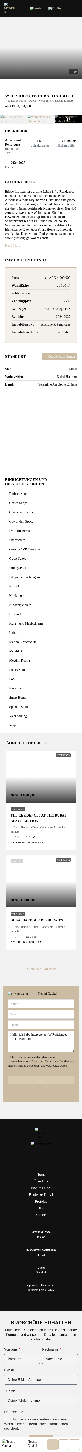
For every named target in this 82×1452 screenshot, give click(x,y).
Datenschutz (48, 1285)
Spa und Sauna (19, 707)
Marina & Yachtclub (22, 642)
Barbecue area (18, 493)
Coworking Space (21, 521)
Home (41, 1174)
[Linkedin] (41, 1157)
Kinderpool (16, 595)
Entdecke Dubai (41, 1195)
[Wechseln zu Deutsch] (37, 8)
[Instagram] (55, 1157)
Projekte (41, 1201)
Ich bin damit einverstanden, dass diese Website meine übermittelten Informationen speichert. (36, 1423)
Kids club (15, 586)
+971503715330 (41, 1232)
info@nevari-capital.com (41, 1250)
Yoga (12, 725)
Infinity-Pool (17, 568)
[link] (41, 777)
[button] (74, 8)
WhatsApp (42, 1090)
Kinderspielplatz (20, 605)
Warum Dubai (41, 1188)
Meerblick (16, 651)
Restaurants (17, 688)
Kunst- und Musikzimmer (26, 623)
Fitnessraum (17, 540)
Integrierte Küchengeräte (25, 577)
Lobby (13, 632)
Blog (41, 1208)
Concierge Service (21, 512)
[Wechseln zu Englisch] (55, 8)
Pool (12, 679)
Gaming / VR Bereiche (24, 549)
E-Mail (9, 1370)
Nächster (49, 968)
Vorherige (33, 968)
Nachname (50, 1349)
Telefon (10, 1391)
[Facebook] (27, 1157)
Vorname (11, 1349)
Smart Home (17, 697)
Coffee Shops (18, 503)
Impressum (32, 1285)
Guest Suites (17, 558)
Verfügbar (17, 809)
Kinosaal (15, 614)
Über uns (41, 1181)
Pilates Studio (18, 669)
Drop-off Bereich (20, 530)
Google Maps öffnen (61, 356)
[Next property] (67, 968)
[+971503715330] (41, 1228)
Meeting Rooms (19, 660)
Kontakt (41, 1215)
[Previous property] (15, 968)
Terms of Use (16, 1070)
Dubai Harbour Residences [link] (37, 920)
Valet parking (18, 716)
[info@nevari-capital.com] (41, 1245)
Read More (12, 245)
